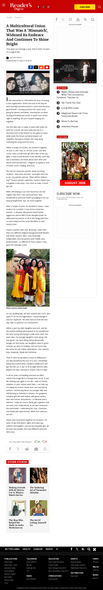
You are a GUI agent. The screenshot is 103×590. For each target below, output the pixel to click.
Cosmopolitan (9, 571)
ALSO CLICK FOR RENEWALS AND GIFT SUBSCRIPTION (70, 198)
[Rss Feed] (83, 549)
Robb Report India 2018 (79, 568)
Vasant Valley (53, 565)
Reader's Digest (10, 574)
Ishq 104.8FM (31, 579)
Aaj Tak (29, 565)
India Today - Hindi (10, 565)
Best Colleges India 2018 (57, 568)
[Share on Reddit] (41, 67)
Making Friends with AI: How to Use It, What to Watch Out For (17, 491)
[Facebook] (71, 549)
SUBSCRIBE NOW (68, 193)
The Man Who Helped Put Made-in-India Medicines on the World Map (16, 525)
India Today (8, 562)
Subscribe (85, 7)
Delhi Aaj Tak (31, 568)
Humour (38, 549)
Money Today (9, 580)
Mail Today (8, 577)
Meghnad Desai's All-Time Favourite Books (75, 114)
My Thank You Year (71, 102)
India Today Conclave (78, 565)
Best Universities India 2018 (58, 571)
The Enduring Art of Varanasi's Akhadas (38, 490)
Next (92, 71)
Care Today (97, 570)
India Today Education (56, 562)
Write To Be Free (70, 121)
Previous (57, 71)
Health (26, 549)
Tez (28, 571)
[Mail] (46, 67)
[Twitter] (77, 549)
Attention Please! (70, 126)
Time (6, 583)
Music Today (97, 578)
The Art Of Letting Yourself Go (38, 522)
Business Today (10, 568)
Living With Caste (70, 107)
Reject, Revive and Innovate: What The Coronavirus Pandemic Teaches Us (73, 94)
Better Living (12, 549)
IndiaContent (53, 579)
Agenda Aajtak (76, 562)
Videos (49, 549)
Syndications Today (66, 588)
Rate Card (74, 576)
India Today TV (32, 562)
